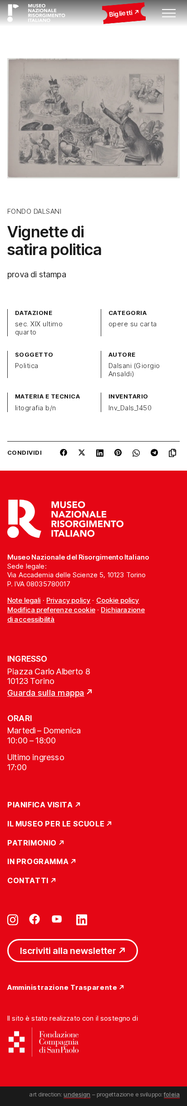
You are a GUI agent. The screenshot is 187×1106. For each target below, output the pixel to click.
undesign (77, 1094)
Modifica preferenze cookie (51, 609)
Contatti (28, 881)
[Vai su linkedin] (81, 919)
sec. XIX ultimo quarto (39, 328)
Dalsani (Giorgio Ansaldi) (134, 370)
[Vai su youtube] (58, 919)
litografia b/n (35, 408)
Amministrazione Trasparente (62, 988)
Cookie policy (117, 600)
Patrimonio (32, 843)
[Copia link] (174, 456)
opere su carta (132, 324)
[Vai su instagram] (12, 919)
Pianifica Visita (40, 805)
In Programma (38, 862)
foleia (172, 1094)
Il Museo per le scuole (55, 824)
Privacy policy (68, 600)
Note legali (24, 600)
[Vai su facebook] (34, 919)
